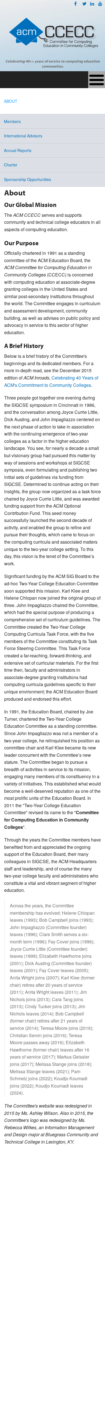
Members (12, 121)
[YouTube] (100, 3)
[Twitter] (84, 3)
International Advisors (23, 136)
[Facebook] (75, 3)
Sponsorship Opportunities (27, 179)
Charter (10, 165)
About (10, 101)
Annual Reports (17, 150)
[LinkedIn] (92, 3)
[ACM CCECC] (52, 35)
